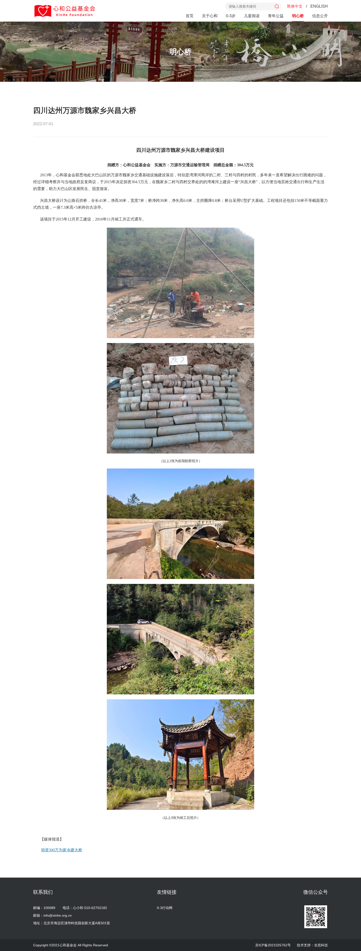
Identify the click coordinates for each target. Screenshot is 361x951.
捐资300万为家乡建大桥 (61, 850)
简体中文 (295, 6)
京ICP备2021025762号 (273, 945)
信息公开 (320, 16)
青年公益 (276, 16)
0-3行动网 (164, 908)
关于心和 (210, 16)
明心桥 (298, 16)
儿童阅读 (252, 16)
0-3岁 (231, 16)
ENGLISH (319, 6)
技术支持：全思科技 (312, 945)
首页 (190, 16)
